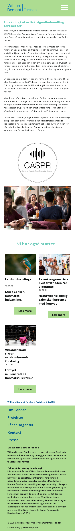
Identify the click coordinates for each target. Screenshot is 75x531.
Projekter (15, 417)
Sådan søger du (20, 424)
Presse (12, 439)
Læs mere (25, 311)
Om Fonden (16, 410)
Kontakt (14, 432)
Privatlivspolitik (30, 527)
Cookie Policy (14, 527)
